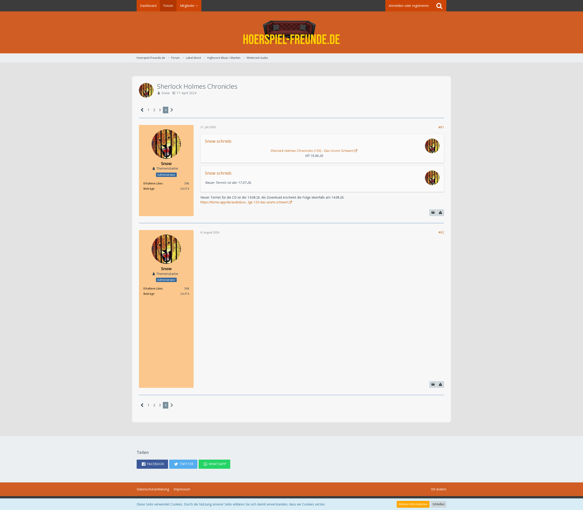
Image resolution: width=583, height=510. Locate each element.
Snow (165, 93)
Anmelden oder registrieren (409, 5)
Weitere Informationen (413, 504)
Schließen (438, 504)
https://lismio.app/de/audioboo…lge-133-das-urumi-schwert (244, 202)
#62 (441, 232)
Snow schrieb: (218, 141)
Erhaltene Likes (153, 183)
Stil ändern (438, 489)
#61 (441, 127)
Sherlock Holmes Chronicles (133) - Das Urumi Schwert (311, 150)
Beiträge (148, 189)
